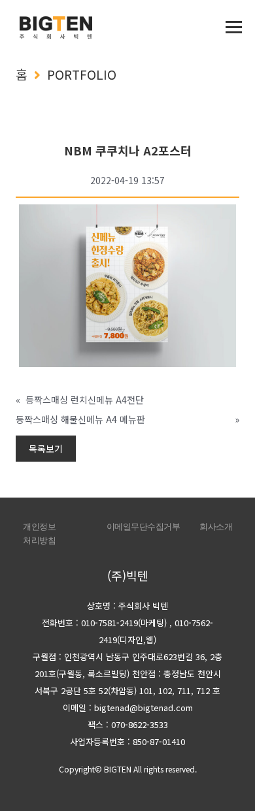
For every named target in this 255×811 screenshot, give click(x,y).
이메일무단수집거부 (143, 527)
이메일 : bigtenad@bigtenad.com (128, 707)
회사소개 (215, 527)
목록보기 (46, 448)
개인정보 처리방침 (39, 533)
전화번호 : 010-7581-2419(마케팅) (104, 622)
